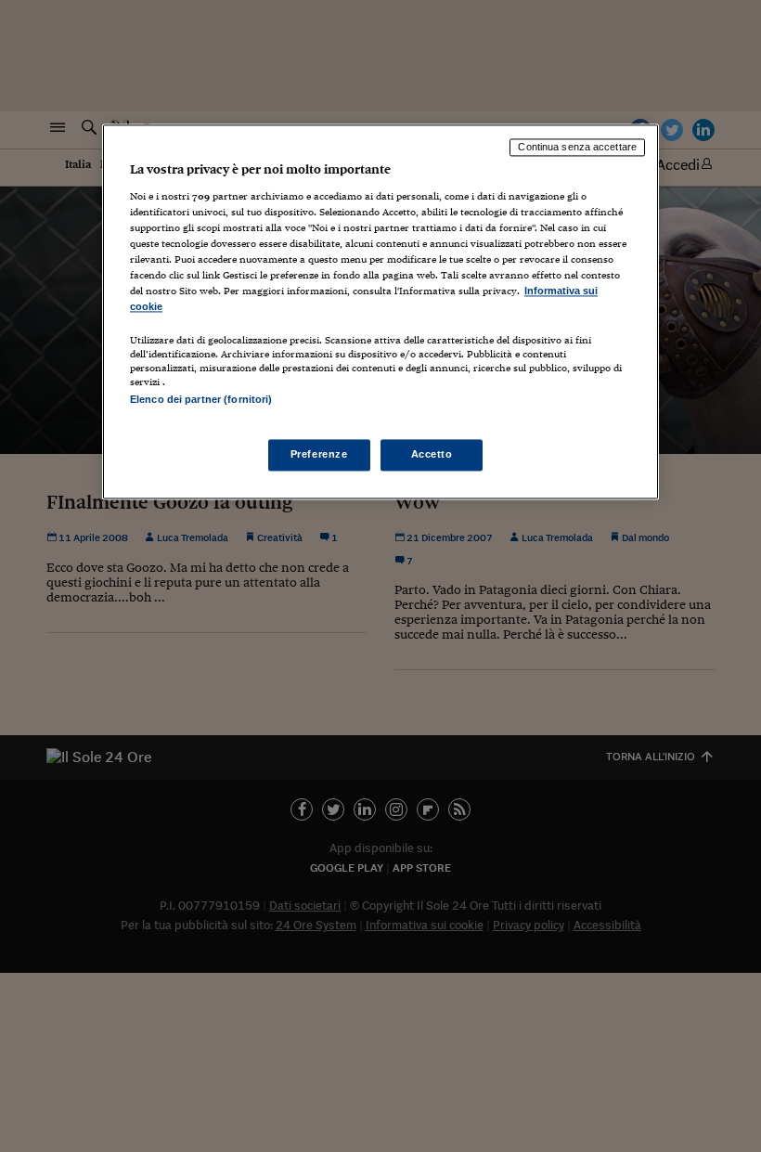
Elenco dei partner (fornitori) (201, 400)
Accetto (432, 454)
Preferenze (319, 454)
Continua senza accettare (577, 147)
